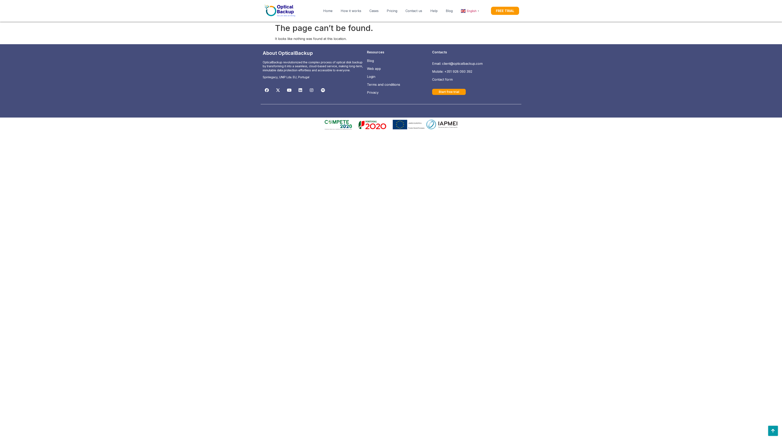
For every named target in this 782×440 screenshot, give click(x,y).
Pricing (392, 11)
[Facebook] (267, 90)
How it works (351, 11)
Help (434, 11)
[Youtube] (289, 90)
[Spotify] (323, 90)
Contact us (413, 11)
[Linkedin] (300, 90)
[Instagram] (312, 90)
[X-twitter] (278, 90)
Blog (449, 11)
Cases (374, 11)
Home (328, 11)
